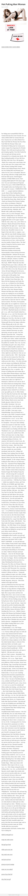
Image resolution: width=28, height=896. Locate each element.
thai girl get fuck (6, 844)
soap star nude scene (7, 839)
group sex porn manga (8, 864)
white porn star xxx (7, 849)
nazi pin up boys (6, 859)
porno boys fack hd (7, 874)
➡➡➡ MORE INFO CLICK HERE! (11, 47)
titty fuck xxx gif (6, 879)
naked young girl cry (7, 834)
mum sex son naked (7, 869)
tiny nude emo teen (7, 854)
